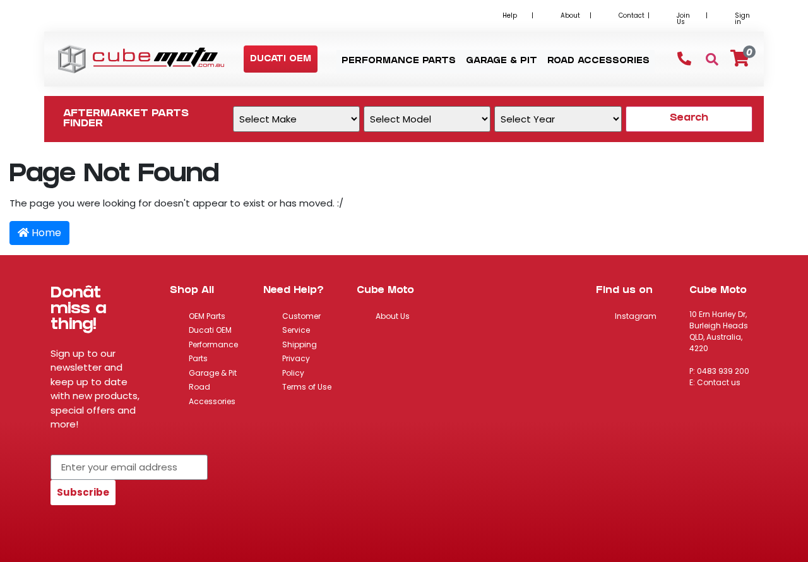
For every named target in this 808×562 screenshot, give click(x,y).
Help (509, 15)
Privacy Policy (296, 365)
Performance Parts (213, 351)
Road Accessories (212, 394)
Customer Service (301, 323)
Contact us (718, 382)
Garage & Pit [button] (501, 61)
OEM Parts (207, 316)
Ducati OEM (210, 330)
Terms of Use (306, 386)
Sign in (742, 19)
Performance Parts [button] (399, 61)
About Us (393, 316)
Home (45, 232)
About (570, 15)
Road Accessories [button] (598, 61)
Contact (632, 15)
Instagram (635, 316)
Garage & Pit (213, 373)
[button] (280, 59)
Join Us (683, 19)
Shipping (299, 344)
